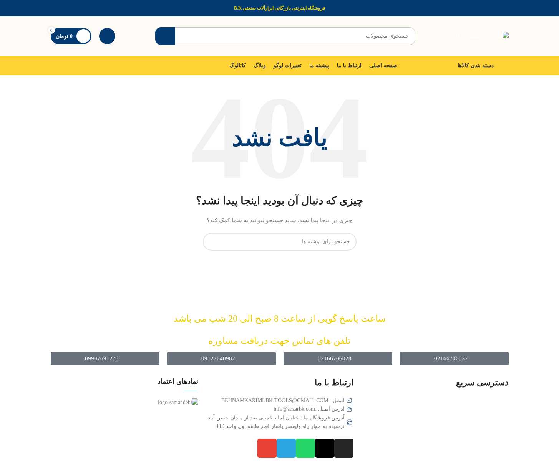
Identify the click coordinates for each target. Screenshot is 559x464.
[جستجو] (165, 36)
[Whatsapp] (305, 448)
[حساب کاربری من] (107, 36)
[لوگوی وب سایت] (482, 35)
